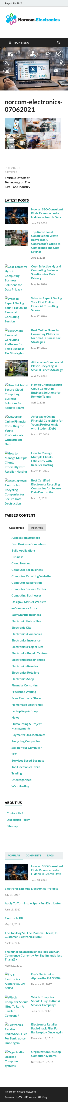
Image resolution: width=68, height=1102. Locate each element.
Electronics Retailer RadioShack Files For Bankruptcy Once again (47, 1028)
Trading (17, 773)
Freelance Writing (24, 691)
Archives (37, 527)
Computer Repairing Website (31, 576)
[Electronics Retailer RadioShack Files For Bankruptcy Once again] (16, 1024)
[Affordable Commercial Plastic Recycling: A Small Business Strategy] (16, 362)
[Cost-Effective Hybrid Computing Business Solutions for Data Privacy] (16, 266)
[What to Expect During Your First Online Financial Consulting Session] (16, 298)
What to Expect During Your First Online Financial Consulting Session (46, 304)
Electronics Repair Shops (28, 659)
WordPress (25, 1097)
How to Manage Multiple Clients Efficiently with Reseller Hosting (42, 458)
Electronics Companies (27, 634)
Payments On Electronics (28, 734)
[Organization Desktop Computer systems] (16, 1052)
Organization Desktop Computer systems (46, 1053)
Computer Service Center (29, 589)
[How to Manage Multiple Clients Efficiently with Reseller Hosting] (16, 453)
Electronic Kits (21, 627)
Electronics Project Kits (27, 646)
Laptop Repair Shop (25, 711)
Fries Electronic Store (26, 698)
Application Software (26, 537)
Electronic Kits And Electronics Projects (31, 888)
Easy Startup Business (26, 614)
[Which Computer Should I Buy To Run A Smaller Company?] (16, 997)
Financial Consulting (25, 685)
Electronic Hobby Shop (27, 621)
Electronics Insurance (26, 640)
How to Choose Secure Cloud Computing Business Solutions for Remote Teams (46, 390)
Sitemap (12, 826)
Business (17, 557)
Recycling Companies (26, 741)
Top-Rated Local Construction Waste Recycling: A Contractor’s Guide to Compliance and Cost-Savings (45, 241)
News (15, 717)
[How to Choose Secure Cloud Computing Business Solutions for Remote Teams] (16, 385)
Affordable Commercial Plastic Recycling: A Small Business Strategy (47, 366)
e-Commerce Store (24, 608)
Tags (50, 855)
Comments (33, 855)
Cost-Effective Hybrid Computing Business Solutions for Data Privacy (46, 272)
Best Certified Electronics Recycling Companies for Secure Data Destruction (46, 486)
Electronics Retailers (25, 672)
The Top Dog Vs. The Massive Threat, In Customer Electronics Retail (31, 935)
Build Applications (24, 550)
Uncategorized (22, 779)
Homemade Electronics (27, 704)
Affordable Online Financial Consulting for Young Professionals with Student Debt (47, 422)
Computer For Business (27, 569)
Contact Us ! (15, 813)
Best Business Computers (29, 544)
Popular (14, 855)
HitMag (42, 1097)
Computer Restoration (27, 582)
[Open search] (58, 42)
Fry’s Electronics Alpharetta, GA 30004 (45, 976)
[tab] (16, 527)
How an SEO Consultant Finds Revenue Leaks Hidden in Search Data (47, 213)
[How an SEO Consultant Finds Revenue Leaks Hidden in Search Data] (16, 209)
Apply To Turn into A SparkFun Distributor (33, 903)
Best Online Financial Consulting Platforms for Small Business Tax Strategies (46, 336)
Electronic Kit (14, 918)
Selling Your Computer (27, 747)
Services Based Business (28, 760)
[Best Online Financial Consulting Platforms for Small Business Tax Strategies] (16, 330)
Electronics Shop (23, 679)
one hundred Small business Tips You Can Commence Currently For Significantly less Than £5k (33, 955)
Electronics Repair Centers (30, 653)
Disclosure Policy (18, 819)
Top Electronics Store (26, 767)
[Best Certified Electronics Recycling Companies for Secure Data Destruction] (16, 480)
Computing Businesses (27, 595)
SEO (14, 754)
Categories (16, 527)
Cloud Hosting (21, 563)
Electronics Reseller (25, 666)
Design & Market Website (29, 602)
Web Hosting (20, 786)
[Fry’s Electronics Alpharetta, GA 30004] (16, 974)
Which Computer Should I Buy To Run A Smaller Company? (45, 1001)
